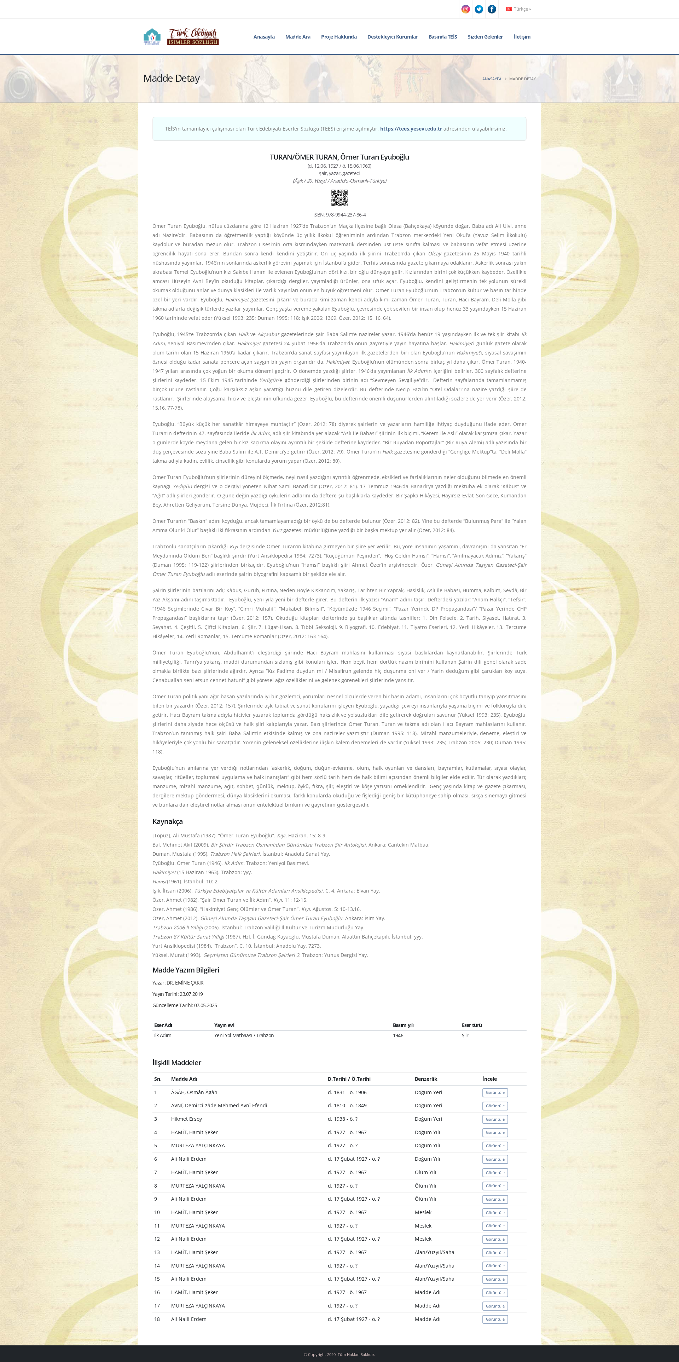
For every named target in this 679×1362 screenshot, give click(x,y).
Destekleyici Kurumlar (392, 36)
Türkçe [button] (521, 9)
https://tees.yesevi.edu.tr (411, 128)
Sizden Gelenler (485, 36)
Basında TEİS (443, 36)
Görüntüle (495, 1092)
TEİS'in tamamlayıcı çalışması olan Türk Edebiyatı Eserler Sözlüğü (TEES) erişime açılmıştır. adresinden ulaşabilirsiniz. (336, 128)
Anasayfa (264, 36)
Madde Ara (298, 36)
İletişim (522, 36)
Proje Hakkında (338, 36)
